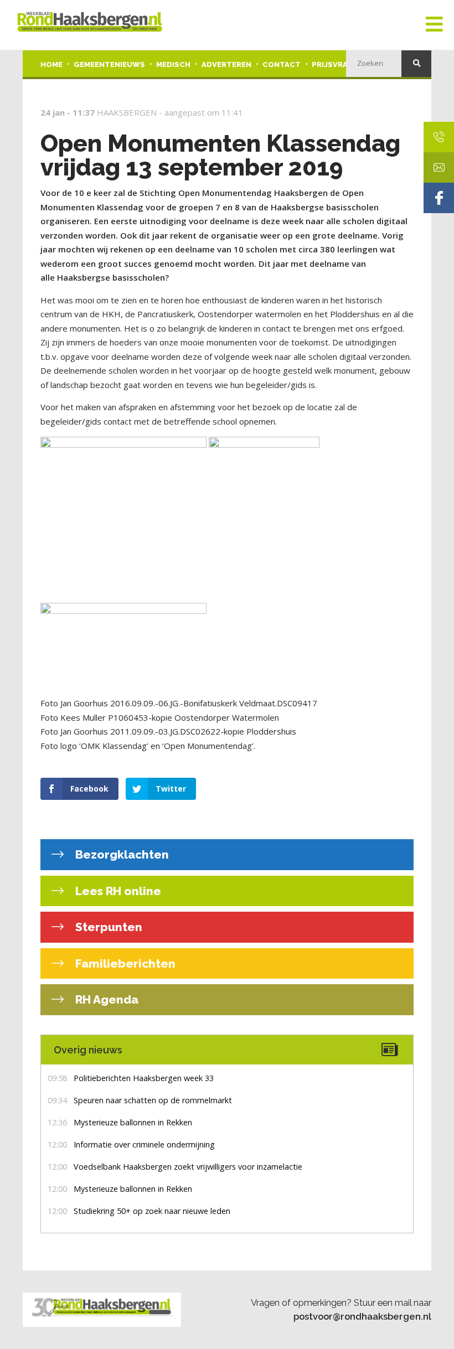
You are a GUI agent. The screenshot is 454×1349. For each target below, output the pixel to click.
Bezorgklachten (121, 854)
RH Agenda (105, 999)
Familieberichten (124, 963)
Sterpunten (107, 927)
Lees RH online (117, 891)
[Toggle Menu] (434, 25)
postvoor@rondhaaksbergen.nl (362, 1316)
